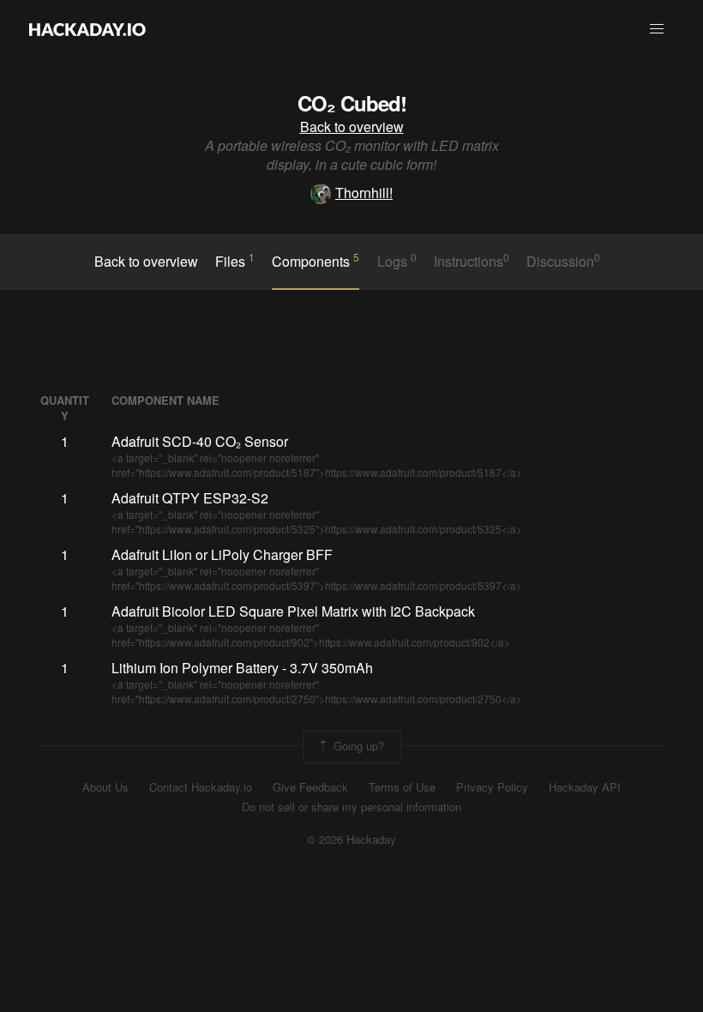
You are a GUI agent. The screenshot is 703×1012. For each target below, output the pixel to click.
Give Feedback (310, 787)
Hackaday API (585, 787)
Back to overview (352, 126)
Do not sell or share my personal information (351, 807)
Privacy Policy (492, 787)
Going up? (357, 746)
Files (235, 260)
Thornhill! (364, 192)
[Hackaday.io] (87, 29)
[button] (657, 29)
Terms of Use (402, 787)
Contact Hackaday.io (200, 787)
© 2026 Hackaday (351, 839)
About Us (105, 787)
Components (315, 260)
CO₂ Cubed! (351, 102)
